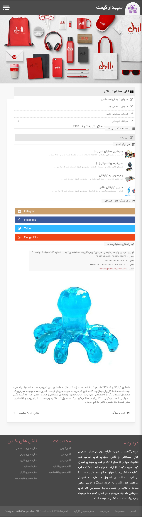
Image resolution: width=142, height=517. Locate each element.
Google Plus (31, 237)
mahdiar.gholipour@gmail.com (112, 269)
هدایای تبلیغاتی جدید (117, 107)
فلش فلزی (66, 454)
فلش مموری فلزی (28, 460)
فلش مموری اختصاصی (60, 471)
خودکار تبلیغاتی (120, 121)
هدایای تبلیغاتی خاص (117, 114)
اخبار (133, 511)
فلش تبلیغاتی (30, 466)
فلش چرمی (65, 460)
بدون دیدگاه (118, 413)
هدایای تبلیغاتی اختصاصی (114, 100)
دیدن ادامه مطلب (29, 413)
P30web (58, 511)
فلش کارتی (65, 448)
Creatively (45, 511)
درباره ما (124, 137)
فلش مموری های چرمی (26, 477)
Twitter (28, 228)
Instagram (29, 211)
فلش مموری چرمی (28, 454)
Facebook (30, 220)
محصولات (120, 511)
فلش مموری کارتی (62, 466)
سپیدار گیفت (109, 7)
